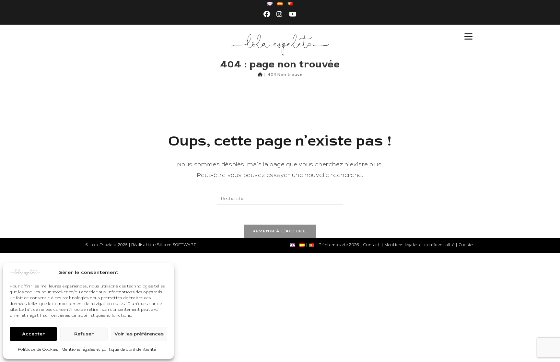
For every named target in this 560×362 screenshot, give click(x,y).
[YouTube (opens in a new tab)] (293, 14)
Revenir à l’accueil (280, 231)
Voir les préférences (139, 334)
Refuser (84, 334)
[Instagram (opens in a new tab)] (279, 14)
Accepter (33, 334)
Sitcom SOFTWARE (176, 244)
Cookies (466, 244)
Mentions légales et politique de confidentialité (109, 349)
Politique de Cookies (38, 349)
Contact (371, 244)
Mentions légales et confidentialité (419, 244)
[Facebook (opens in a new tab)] (267, 14)
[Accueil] (260, 74)
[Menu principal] (468, 36)
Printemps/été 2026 (339, 244)
